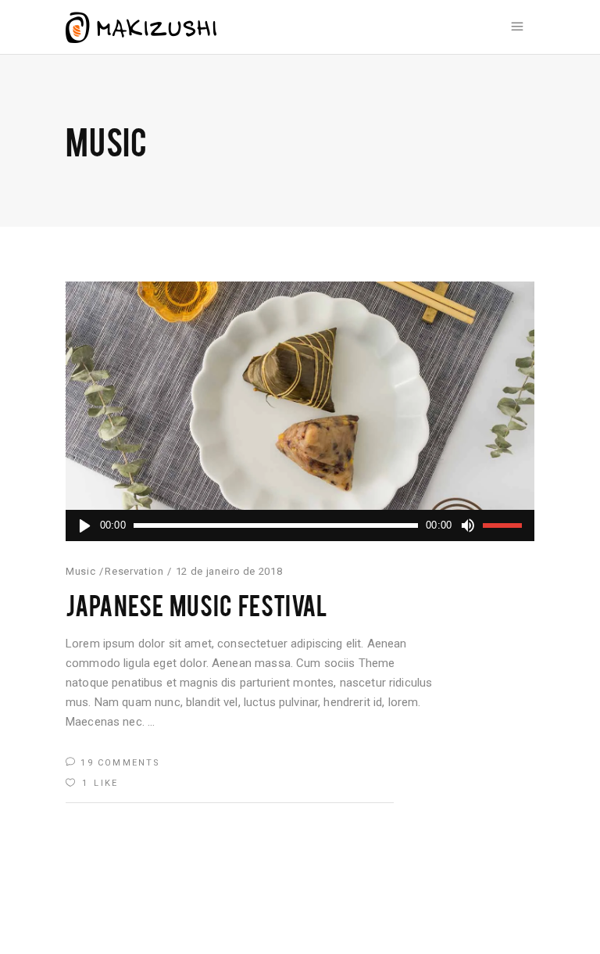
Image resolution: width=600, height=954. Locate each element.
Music (80, 571)
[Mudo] (467, 525)
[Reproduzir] (84, 525)
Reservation (134, 571)
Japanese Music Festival (196, 604)
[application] (300, 525)
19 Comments (118, 763)
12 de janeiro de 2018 (229, 571)
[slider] (505, 525)
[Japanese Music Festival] (300, 411)
